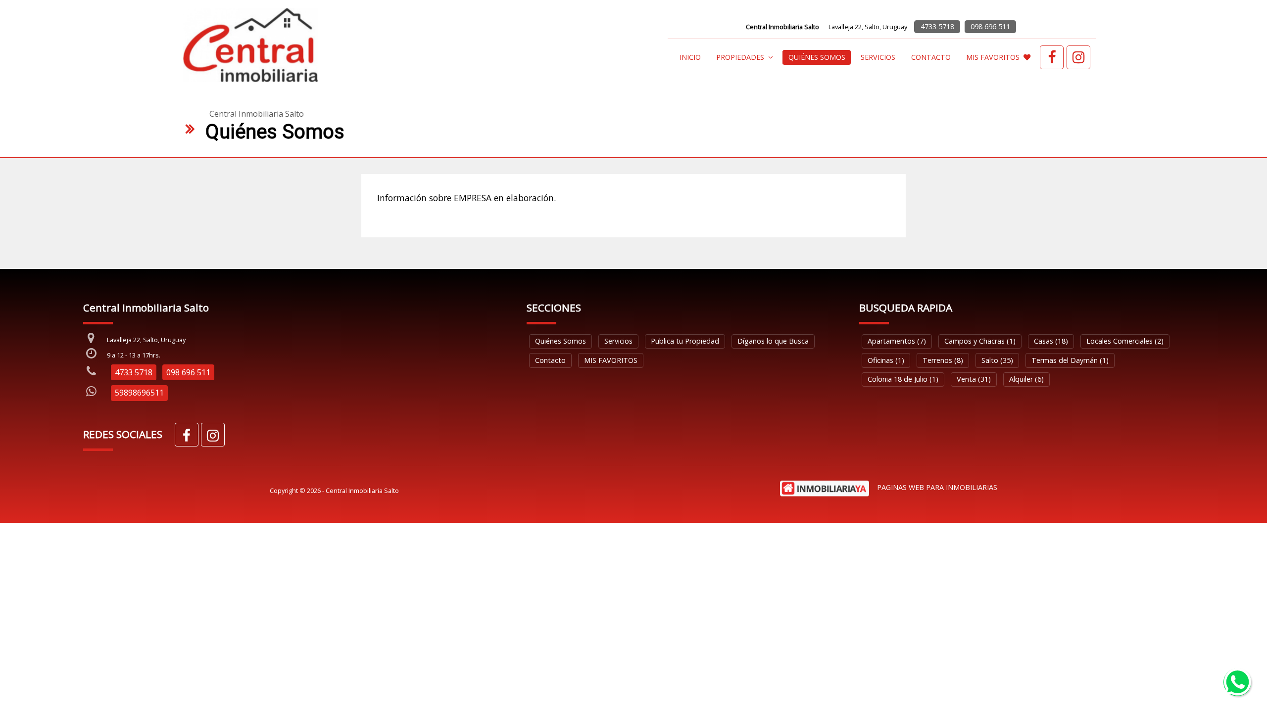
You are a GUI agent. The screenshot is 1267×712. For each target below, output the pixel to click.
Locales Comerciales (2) (1125, 341)
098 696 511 (990, 26)
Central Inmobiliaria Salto (256, 114)
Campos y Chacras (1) (980, 341)
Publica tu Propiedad (685, 341)
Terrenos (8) (943, 360)
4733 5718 (937, 26)
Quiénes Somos (816, 57)
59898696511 (139, 392)
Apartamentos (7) (897, 341)
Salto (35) (997, 360)
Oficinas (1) (886, 360)
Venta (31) (974, 379)
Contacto (931, 57)
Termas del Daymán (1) (1070, 360)
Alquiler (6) (1026, 379)
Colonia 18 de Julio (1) (903, 379)
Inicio (690, 57)
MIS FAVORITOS (993, 57)
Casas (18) (1051, 341)
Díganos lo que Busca (773, 341)
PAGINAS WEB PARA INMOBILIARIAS (937, 487)
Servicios (878, 57)
